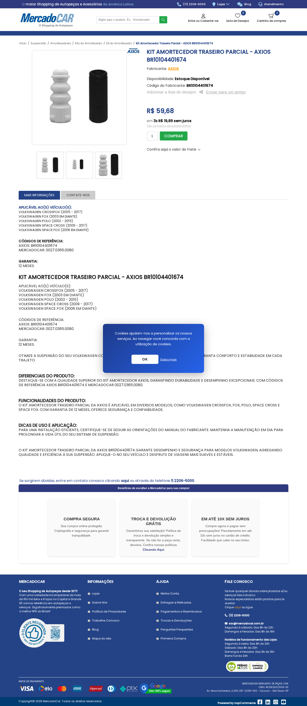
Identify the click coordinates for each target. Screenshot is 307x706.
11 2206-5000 (182, 480)
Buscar (163, 19)
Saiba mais (168, 359)
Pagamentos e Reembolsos (181, 611)
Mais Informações (39, 195)
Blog (247, 4)
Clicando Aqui (153, 549)
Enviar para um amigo (226, 92)
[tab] (39, 195)
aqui (125, 480)
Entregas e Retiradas (176, 602)
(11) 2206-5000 (194, 4)
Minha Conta (170, 593)
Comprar (173, 136)
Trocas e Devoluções (176, 620)
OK (145, 359)
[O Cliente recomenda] (50, 633)
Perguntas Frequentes (177, 629)
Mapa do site (101, 638)
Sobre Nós (99, 602)
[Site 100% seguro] (155, 693)
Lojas (221, 4)
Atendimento (273, 4)
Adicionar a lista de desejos (171, 92)
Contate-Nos (78, 195)
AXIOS (173, 68)
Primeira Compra (173, 638)
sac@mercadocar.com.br (246, 623)
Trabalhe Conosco (106, 620)
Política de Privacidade (109, 611)
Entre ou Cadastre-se (203, 21)
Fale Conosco (239, 581)
